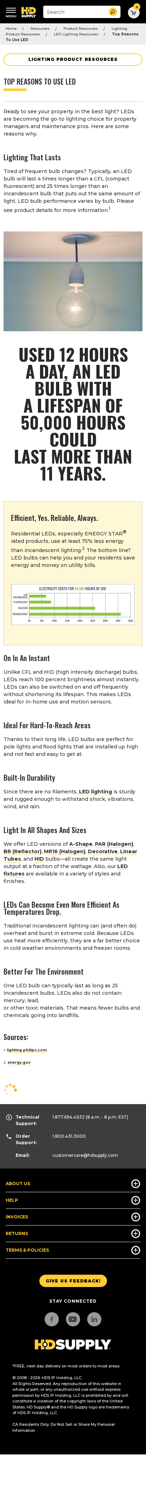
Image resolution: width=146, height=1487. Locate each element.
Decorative (103, 851)
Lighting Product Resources (73, 59)
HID (39, 859)
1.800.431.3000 (69, 1136)
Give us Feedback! (73, 1281)
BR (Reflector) (22, 851)
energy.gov (18, 1062)
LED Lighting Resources (76, 34)
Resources (40, 28)
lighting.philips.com (27, 1050)
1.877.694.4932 (68, 1117)
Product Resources (80, 28)
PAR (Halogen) (114, 844)
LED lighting (95, 791)
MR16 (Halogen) (64, 851)
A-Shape (80, 844)
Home (11, 28)
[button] (112, 11)
